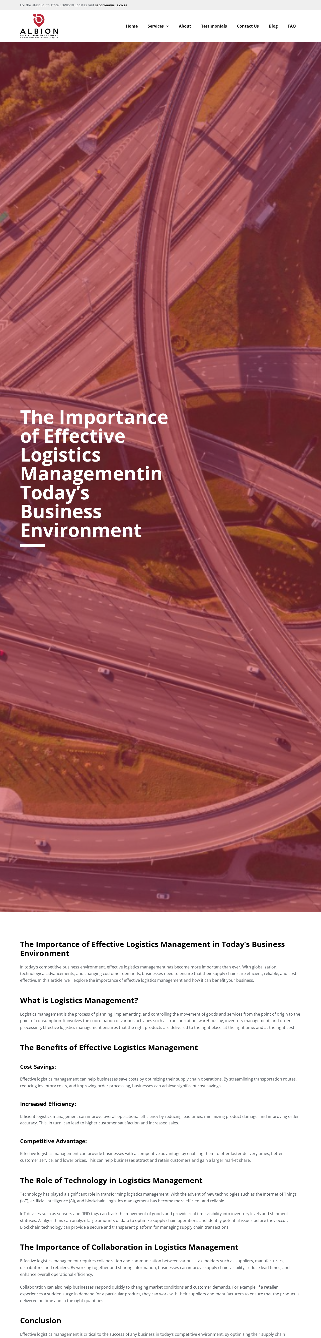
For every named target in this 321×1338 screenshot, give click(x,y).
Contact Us (248, 26)
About (185, 26)
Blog (273, 26)
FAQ (292, 26)
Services (156, 26)
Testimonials (214, 26)
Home (132, 26)
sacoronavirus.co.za (111, 5)
